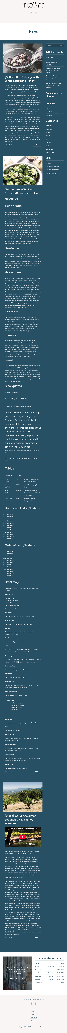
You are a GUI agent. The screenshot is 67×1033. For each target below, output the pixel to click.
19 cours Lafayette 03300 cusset (33, 999)
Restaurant (49, 149)
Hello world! (49, 57)
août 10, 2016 (8, 771)
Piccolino (33, 1027)
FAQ (9, 591)
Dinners (48, 132)
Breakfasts (49, 129)
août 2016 (49, 112)
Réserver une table (17, 978)
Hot (47, 139)
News (47, 146)
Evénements (33, 1017)
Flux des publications (52, 166)
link (21, 609)
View (37, 145)
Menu (33, 1014)
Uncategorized (50, 152)
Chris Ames (8, 498)
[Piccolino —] (33, 5)
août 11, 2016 (8, 145)
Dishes (48, 136)
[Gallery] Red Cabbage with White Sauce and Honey (22, 79)
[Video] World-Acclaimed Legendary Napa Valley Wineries (20, 819)
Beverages (49, 126)
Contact (33, 1021)
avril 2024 (49, 108)
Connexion (49, 163)
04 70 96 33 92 (14, 971)
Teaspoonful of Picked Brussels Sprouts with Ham (22, 191)
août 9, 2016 (8, 937)
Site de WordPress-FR (52, 173)
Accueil (33, 1011)
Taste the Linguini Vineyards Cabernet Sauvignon (52, 62)
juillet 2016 (49, 115)
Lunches (48, 142)
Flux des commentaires (53, 170)
